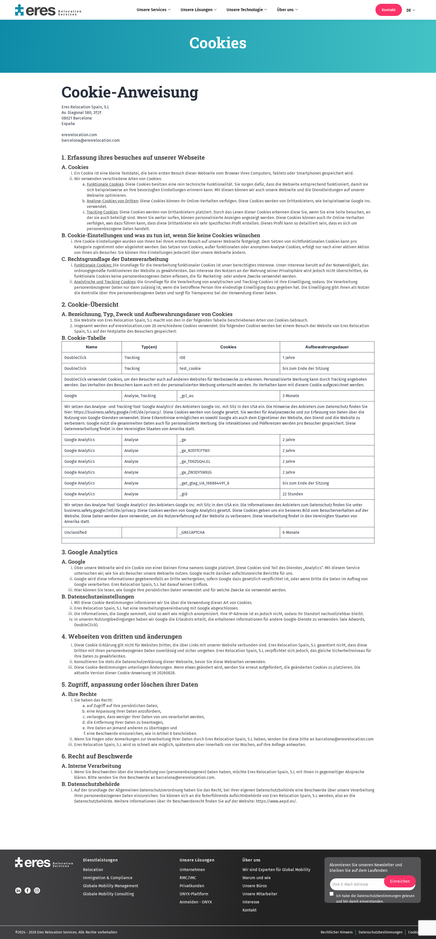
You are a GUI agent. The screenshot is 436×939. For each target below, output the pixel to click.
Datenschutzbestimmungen (379, 896)
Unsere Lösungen (196, 9)
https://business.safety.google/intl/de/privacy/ (117, 412)
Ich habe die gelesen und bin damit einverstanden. (375, 899)
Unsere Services (152, 9)
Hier (78, 590)
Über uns (285, 9)
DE (408, 10)
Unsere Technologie (245, 9)
